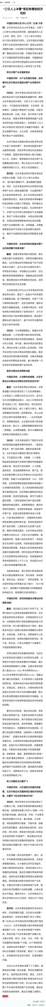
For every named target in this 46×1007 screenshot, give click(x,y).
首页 (1, 2)
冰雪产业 (35, 1005)
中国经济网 (23, 18)
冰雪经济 (41, 1005)
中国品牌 (7, 2)
